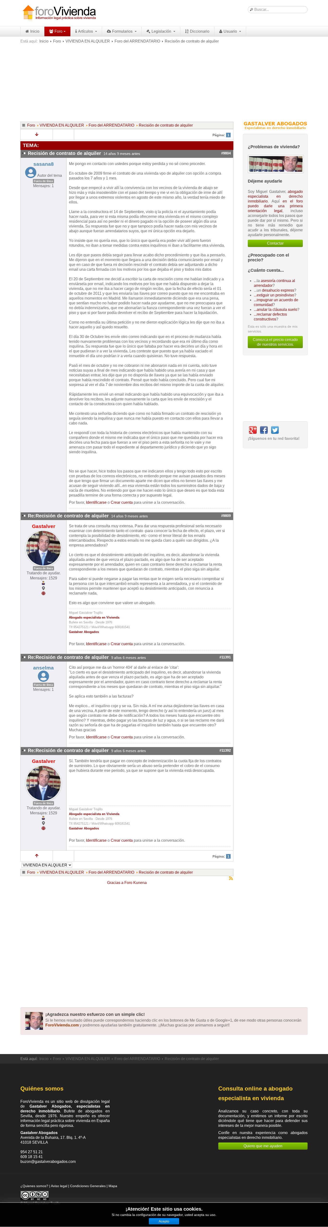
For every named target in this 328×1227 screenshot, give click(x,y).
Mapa (113, 1186)
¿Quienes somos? (34, 1186)
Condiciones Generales (88, 1186)
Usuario (231, 31)
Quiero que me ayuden (262, 1146)
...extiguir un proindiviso (274, 295)
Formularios (123, 31)
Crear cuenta (122, 502)
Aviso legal (59, 1186)
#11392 (225, 750)
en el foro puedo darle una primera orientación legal (275, 206)
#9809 (226, 516)
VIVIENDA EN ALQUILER (88, 41)
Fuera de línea (43, 181)
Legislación (162, 31)
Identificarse (96, 502)
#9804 (226, 153)
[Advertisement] (164, 82)
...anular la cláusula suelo (275, 309)
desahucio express (278, 290)
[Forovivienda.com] (58, 13)
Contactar (275, 243)
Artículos (86, 31)
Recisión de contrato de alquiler (166, 125)
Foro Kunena (135, 883)
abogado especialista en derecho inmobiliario (275, 196)
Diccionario (199, 31)
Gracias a (115, 883)
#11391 (225, 657)
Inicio (34, 31)
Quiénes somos (41, 1088)
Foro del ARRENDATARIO (137, 41)
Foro (58, 31)
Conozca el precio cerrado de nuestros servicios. (275, 341)
